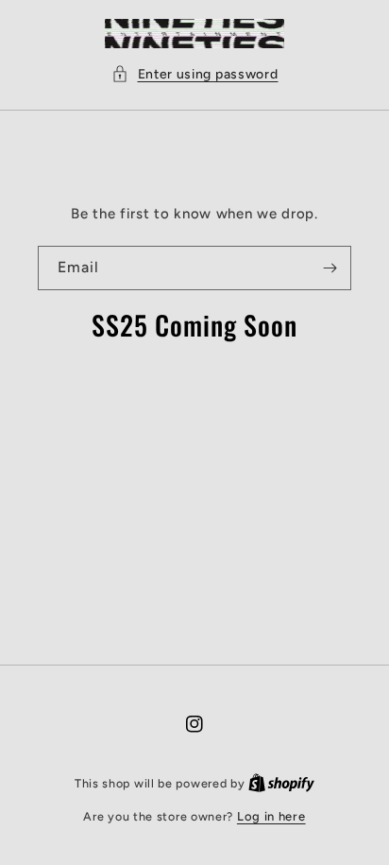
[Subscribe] (329, 268)
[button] (195, 74)
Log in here (271, 816)
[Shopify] (281, 783)
